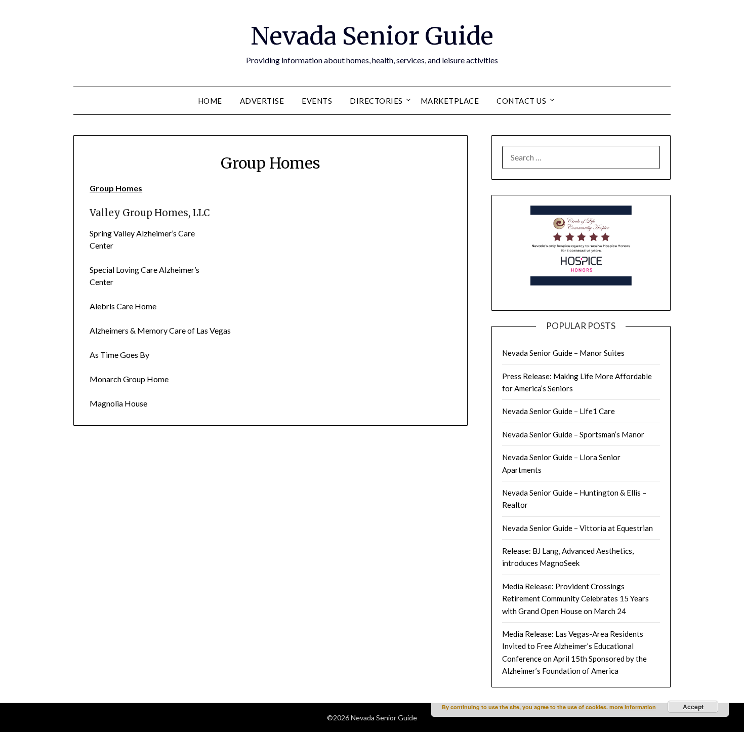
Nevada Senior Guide (372, 36)
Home (210, 100)
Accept (693, 706)
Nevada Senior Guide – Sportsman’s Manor (573, 434)
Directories (376, 100)
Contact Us (521, 100)
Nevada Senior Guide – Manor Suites (563, 352)
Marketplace (450, 100)
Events (317, 100)
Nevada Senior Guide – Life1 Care (558, 411)
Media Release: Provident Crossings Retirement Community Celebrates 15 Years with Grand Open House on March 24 (575, 599)
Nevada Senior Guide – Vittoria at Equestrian (577, 528)
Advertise (262, 100)
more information (632, 707)
